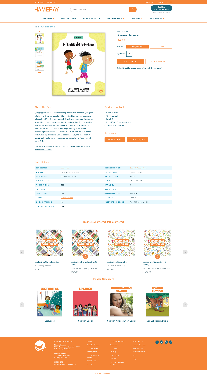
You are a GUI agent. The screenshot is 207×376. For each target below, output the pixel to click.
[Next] (185, 252)
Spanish (136, 18)
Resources (156, 18)
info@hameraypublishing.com (65, 364)
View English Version (115, 125)
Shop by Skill (115, 18)
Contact (51, 2)
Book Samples (138, 348)
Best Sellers (68, 18)
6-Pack (161, 46)
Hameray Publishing (106, 373)
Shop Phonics (92, 361)
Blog (134, 355)
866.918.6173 (58, 362)
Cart (169, 2)
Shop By (48, 18)
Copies (120, 47)
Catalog (39, 2)
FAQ (134, 359)
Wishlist (150, 2)
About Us (113, 345)
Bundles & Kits (91, 18)
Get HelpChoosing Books (161, 8)
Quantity (121, 54)
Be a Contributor (139, 352)
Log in (161, 2)
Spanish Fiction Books (138, 168)
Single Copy (137, 46)
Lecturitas (122, 31)
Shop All (90, 364)
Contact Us (114, 348)
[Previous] (22, 252)
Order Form (114, 355)
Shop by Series (92, 348)
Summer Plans (67, 198)
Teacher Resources (139, 345)
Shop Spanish (92, 352)
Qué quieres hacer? (124, 122)
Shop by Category (93, 345)
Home (37, 27)
